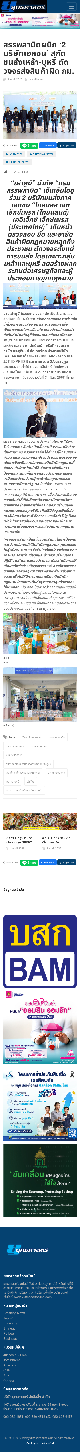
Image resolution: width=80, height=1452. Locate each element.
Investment (11, 1359)
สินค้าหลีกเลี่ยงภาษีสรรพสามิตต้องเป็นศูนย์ (28, 764)
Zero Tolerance (31, 737)
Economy (10, 1323)
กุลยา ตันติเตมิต (40, 746)
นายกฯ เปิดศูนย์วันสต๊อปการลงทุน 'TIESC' (19, 840)
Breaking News (14, 1312)
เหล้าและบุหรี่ (12, 781)
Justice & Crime (15, 1354)
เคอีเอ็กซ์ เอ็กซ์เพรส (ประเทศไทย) (23, 772)
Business (10, 1338)
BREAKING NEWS (43, 154)
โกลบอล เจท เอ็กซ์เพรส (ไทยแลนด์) (24, 790)
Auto (6, 1375)
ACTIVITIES (15, 154)
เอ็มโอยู (30, 781)
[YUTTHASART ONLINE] (23, 6)
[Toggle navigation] (71, 6)
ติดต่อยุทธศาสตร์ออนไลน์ (40, 1443)
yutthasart (38, 79)
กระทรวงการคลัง (15, 746)
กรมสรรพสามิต (57, 737)
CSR (6, 1370)
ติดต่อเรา (9, 1380)
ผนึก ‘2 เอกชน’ (14, 755)
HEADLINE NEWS (19, 162)
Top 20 (8, 1318)
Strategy (9, 1328)
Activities (9, 1365)
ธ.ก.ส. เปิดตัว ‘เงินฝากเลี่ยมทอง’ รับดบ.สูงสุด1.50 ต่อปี (56, 842)
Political (8, 1333)
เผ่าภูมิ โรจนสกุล (56, 772)
